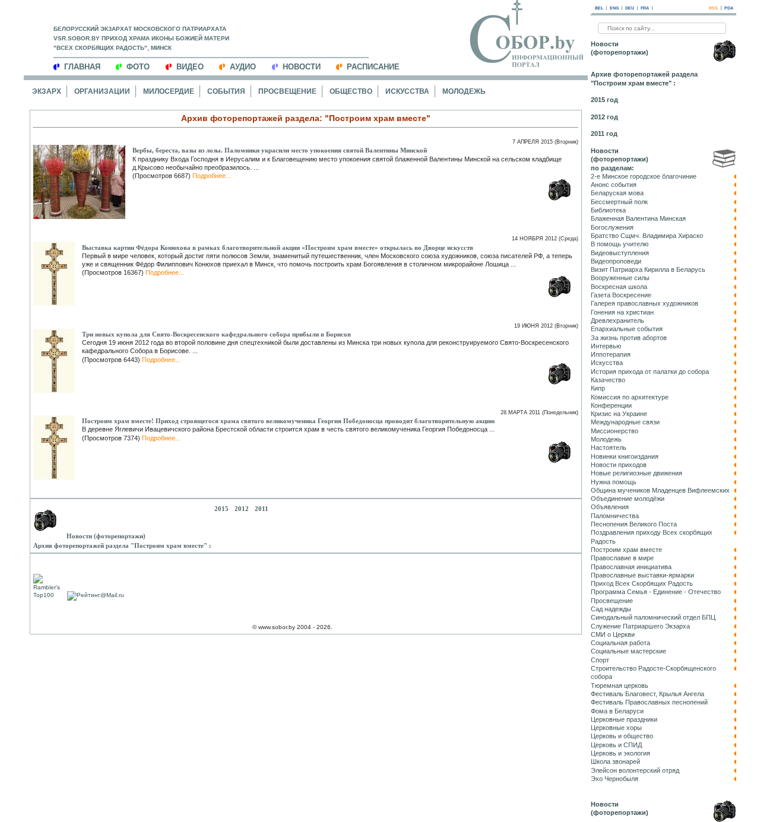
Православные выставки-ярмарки (642, 575)
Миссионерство (614, 430)
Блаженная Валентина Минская (638, 218)
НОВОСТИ (302, 66)
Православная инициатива (631, 566)
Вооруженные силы (620, 277)
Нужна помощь (613, 481)
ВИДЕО (190, 66)
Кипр (598, 388)
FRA (645, 8)
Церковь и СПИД (616, 744)
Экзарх (46, 91)
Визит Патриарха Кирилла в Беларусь (648, 269)
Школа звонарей (615, 761)
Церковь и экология (620, 753)
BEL (599, 8)
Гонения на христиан (622, 312)
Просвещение (287, 91)
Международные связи (625, 422)
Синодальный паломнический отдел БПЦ (653, 617)
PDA (728, 8)
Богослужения (612, 227)
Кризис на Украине (619, 413)
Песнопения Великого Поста (634, 524)
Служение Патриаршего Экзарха (640, 626)
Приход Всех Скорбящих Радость (642, 583)
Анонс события (613, 184)
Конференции (611, 405)
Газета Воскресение (621, 295)
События (226, 91)
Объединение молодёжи (627, 498)
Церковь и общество (622, 736)
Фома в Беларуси (617, 711)
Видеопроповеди (616, 261)
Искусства (407, 91)
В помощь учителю (619, 243)
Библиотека (608, 210)
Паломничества (615, 515)
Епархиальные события (627, 328)
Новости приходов (619, 464)
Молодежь (464, 91)
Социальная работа (620, 642)
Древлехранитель (617, 320)
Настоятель (608, 447)
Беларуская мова (617, 192)
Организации (102, 91)
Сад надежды (611, 608)
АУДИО (243, 66)
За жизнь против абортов (629, 337)
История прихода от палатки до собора (650, 371)
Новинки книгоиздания (624, 456)
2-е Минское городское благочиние (643, 176)
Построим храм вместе (626, 549)
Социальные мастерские (628, 651)
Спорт (600, 660)
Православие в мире (622, 557)
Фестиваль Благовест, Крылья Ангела (647, 693)
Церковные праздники (624, 719)
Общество (351, 91)
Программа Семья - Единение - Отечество (656, 591)
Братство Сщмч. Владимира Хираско (647, 235)
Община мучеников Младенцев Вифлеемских (660, 490)
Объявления (610, 506)
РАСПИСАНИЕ (373, 66)
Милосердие (168, 91)
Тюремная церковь (619, 685)
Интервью (606, 346)
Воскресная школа (619, 286)
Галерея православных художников (644, 303)
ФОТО (138, 66)
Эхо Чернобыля (614, 778)
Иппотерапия (611, 354)
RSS (713, 8)
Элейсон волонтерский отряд (635, 770)
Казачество (608, 379)
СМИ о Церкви (613, 634)
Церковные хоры (616, 727)
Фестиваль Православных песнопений (649, 702)
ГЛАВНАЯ (82, 66)
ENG (614, 8)
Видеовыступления (620, 252)
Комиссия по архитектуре (630, 397)
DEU (629, 8)
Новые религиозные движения (636, 473)
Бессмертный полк (619, 201)
